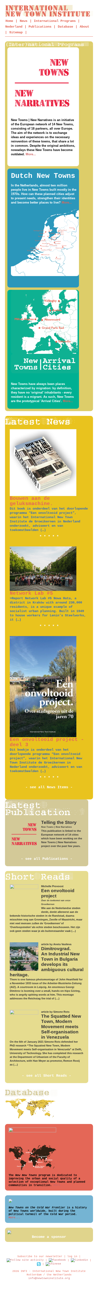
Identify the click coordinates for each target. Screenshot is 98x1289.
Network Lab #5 (31, 593)
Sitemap (16, 32)
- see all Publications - (46, 859)
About (84, 27)
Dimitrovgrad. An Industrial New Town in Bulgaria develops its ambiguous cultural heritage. (46, 961)
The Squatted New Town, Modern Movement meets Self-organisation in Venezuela (61, 1027)
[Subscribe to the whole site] (25, 1260)
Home (9, 21)
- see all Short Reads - (46, 1076)
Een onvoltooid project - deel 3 (47, 742)
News (23, 21)
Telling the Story (59, 822)
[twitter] (39, 1264)
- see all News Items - (49, 787)
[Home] (49, 11)
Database (65, 27)
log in (72, 1256)
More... (31, 154)
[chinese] (53, 1264)
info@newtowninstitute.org (49, 1278)
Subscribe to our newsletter (39, 1256)
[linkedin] (79, 1260)
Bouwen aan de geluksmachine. (31, 501)
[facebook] (57, 1260)
